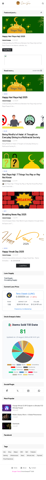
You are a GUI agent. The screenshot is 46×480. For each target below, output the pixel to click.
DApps (16, 452)
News (22, 455)
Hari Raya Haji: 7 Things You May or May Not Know (21, 176)
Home (15, 468)
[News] (23, 24)
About (24, 468)
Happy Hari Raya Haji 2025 (13, 36)
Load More (23, 266)
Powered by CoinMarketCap (23, 309)
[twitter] (18, 390)
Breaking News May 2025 (14, 214)
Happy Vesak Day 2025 (13, 251)
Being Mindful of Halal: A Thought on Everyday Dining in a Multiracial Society (21, 136)
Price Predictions (8, 459)
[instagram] (28, 390)
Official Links (30, 455)
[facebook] (7, 390)
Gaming (5, 455)
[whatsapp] (39, 390)
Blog (9, 452)
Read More (7, 50)
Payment (39, 455)
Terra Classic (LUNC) (25, 293)
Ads (4, 452)
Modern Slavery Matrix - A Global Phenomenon (27, 415)
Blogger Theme (16, 471)
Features (33, 452)
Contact (33, 468)
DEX (21, 452)
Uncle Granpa (6, 40)
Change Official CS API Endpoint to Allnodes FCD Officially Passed (28, 407)
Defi (27, 452)
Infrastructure (14, 455)
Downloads (16, 424)
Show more (36, 70)
